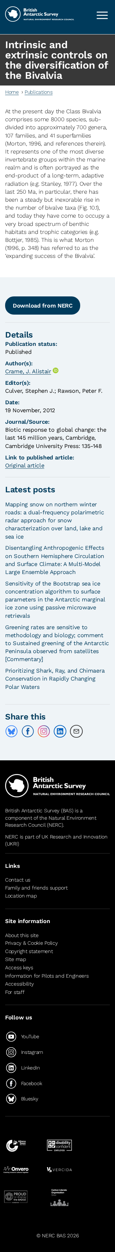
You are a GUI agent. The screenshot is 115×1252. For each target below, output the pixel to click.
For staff (14, 992)
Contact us (17, 880)
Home (12, 92)
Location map (21, 896)
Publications (39, 92)
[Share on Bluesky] (11, 731)
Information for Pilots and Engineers (47, 976)
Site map (15, 959)
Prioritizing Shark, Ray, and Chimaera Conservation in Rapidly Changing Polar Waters (54, 678)
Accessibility (19, 984)
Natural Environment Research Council (50, 821)
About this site (22, 935)
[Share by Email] (76, 731)
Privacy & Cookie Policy (31, 943)
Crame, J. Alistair (28, 371)
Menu (102, 15)
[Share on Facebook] (27, 731)
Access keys (19, 968)
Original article (24, 465)
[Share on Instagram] (43, 731)
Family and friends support (36, 888)
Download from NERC (43, 305)
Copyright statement (29, 951)
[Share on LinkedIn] (60, 731)
